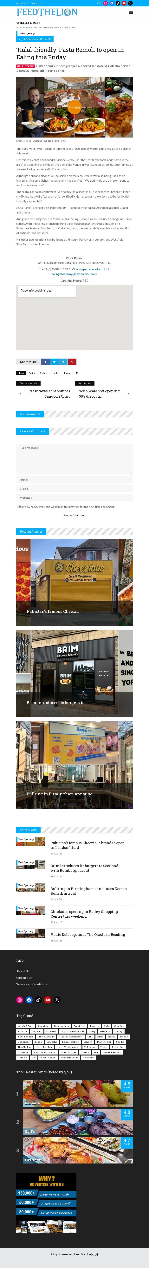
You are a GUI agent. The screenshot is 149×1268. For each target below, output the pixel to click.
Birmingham (61, 1026)
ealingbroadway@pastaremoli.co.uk (74, 274)
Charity (22, 1031)
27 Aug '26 (56, 899)
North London (44, 1047)
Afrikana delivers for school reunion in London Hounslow (45, 27)
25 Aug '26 (56, 940)
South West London (45, 1052)
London (55, 373)
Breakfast (79, 1026)
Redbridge (118, 1047)
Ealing (32, 373)
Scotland (23, 1052)
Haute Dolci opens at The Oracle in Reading (88, 934)
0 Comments (30, 39)
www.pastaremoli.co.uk (91, 269)
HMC (100, 1036)
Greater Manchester (71, 1036)
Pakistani (90, 1047)
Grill (90, 1036)
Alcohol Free (25, 1026)
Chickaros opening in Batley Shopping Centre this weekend (84, 914)
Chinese (51, 1031)
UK (76, 373)
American (43, 1026)
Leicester (52, 1041)
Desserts (105, 1031)
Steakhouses (68, 1052)
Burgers (94, 1026)
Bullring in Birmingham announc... (61, 794)
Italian (43, 373)
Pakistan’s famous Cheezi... (53, 611)
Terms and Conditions (32, 984)
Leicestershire (70, 1041)
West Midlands (69, 1057)
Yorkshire (88, 1057)
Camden (119, 1026)
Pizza (103, 1047)
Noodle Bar (24, 1047)
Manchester (104, 1041)
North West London (68, 1047)
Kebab (38, 1041)
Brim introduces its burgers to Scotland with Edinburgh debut (84, 868)
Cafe (106, 1026)
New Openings (27, 33)
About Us (20, 3)
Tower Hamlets (112, 1052)
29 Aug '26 (56, 853)
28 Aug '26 (56, 876)
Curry (92, 1031)
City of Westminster (72, 1031)
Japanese (24, 1041)
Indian (111, 1036)
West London (48, 1057)
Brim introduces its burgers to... (57, 702)
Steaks (85, 1052)
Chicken (37, 1031)
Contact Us (36, 3)
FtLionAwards (46, 1036)
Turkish (22, 1057)
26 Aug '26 (56, 922)
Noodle (120, 1041)
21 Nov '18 (45, 39)
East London (25, 1036)
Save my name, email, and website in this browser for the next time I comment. (67, 506)
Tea (96, 1052)
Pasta (67, 373)
